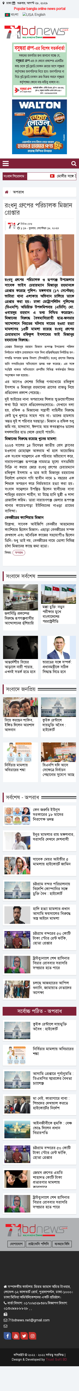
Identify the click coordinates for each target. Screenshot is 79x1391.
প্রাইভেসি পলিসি (38, 1244)
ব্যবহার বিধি (62, 1244)
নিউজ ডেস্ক (26, 224)
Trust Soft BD (56, 1359)
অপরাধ (18, 192)
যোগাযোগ (16, 1244)
